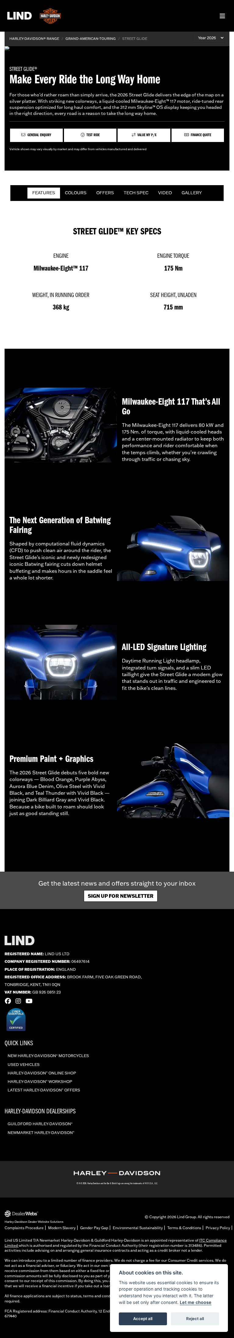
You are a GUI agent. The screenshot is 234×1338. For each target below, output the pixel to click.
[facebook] (9, 1001)
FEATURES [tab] (43, 192)
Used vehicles (24, 1064)
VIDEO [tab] (165, 192)
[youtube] (30, 1001)
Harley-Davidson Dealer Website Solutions (34, 1221)
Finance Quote (200, 135)
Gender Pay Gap (94, 1228)
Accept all (142, 1318)
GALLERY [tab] (192, 192)
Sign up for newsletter (121, 896)
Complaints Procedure (24, 1228)
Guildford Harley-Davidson (40, 1123)
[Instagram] (19, 1001)
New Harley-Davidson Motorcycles (48, 1055)
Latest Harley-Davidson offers (44, 1089)
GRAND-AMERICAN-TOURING (91, 38)
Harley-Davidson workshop (40, 1081)
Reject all (195, 1318)
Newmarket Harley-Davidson (41, 1132)
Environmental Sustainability (138, 1228)
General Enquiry (39, 135)
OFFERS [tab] (105, 192)
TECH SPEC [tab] (136, 192)
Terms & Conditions (184, 1228)
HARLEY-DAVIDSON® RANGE (34, 38)
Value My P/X (146, 135)
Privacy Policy (218, 1228)
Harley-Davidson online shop (42, 1072)
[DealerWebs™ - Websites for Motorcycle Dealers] (34, 1214)
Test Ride (93, 135)
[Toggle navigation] (222, 16)
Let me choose (195, 1302)
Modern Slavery (62, 1228)
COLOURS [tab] (76, 192)
